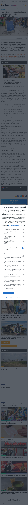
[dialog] (14, 252)
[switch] (23, 232)
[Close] (25, 207)
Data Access (14, 297)
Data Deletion (6, 297)
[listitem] (14, 229)
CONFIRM (8, 293)
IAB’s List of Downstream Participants (15, 225)
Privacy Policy (21, 297)
